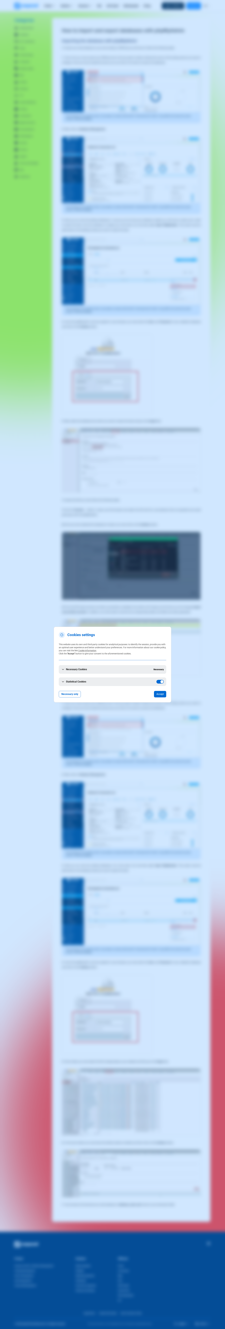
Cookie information (87, 650)
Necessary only (69, 694)
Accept (160, 694)
